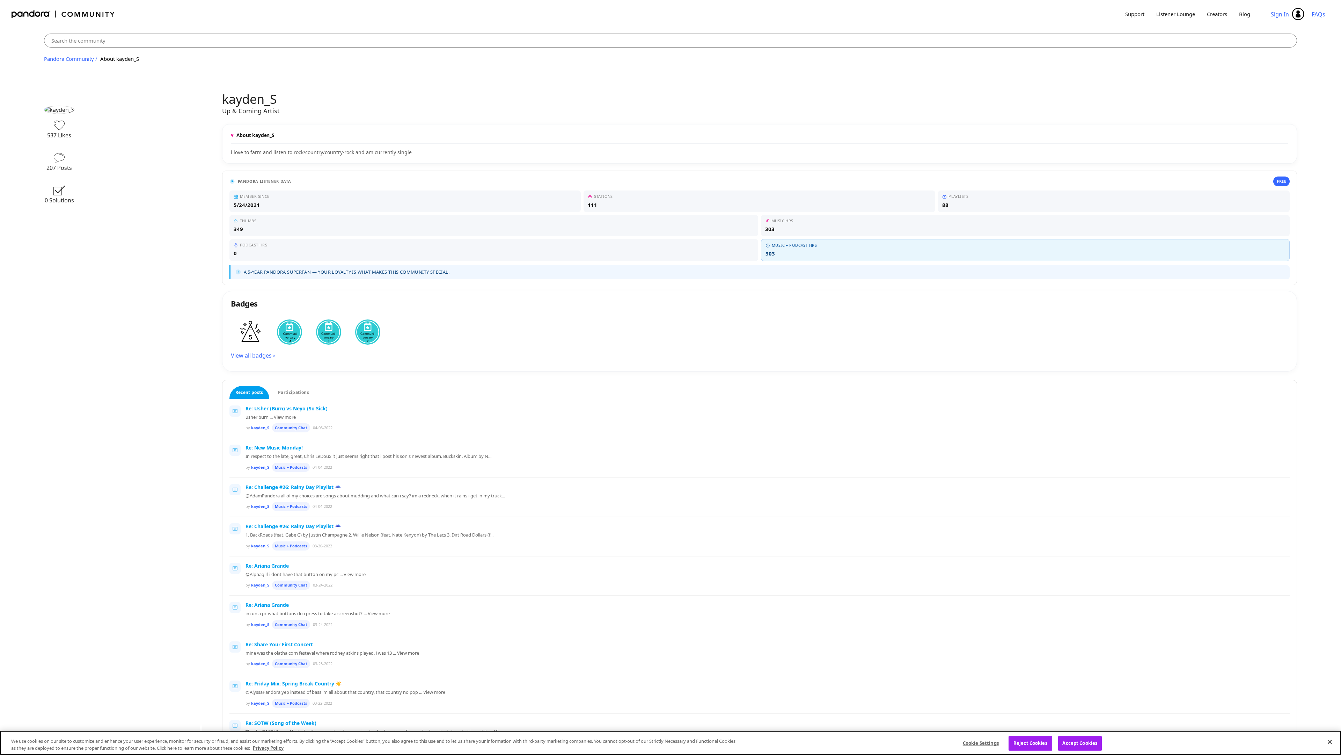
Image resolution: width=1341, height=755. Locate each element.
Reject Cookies (1030, 743)
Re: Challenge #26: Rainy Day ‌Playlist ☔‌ (293, 487)
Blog (1244, 13)
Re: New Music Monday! (274, 447)
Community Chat (291, 427)
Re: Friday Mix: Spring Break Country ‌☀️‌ (294, 683)
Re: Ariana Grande (267, 565)
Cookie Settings (981, 743)
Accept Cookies (1079, 743)
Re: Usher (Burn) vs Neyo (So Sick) (287, 408)
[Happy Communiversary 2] (367, 332)
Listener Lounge (1175, 13)
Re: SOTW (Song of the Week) (281, 723)
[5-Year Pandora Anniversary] (250, 332)
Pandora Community (63, 14)
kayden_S (260, 427)
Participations (293, 392)
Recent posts (249, 392)
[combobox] (670, 41)
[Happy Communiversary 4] (289, 332)
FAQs (1318, 14)
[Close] (1330, 742)
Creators (1217, 13)
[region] (670, 743)
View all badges (251, 355)
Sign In (1280, 14)
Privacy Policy (268, 748)
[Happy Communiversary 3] (328, 332)
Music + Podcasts (291, 467)
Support (1134, 13)
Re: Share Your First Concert (279, 644)
